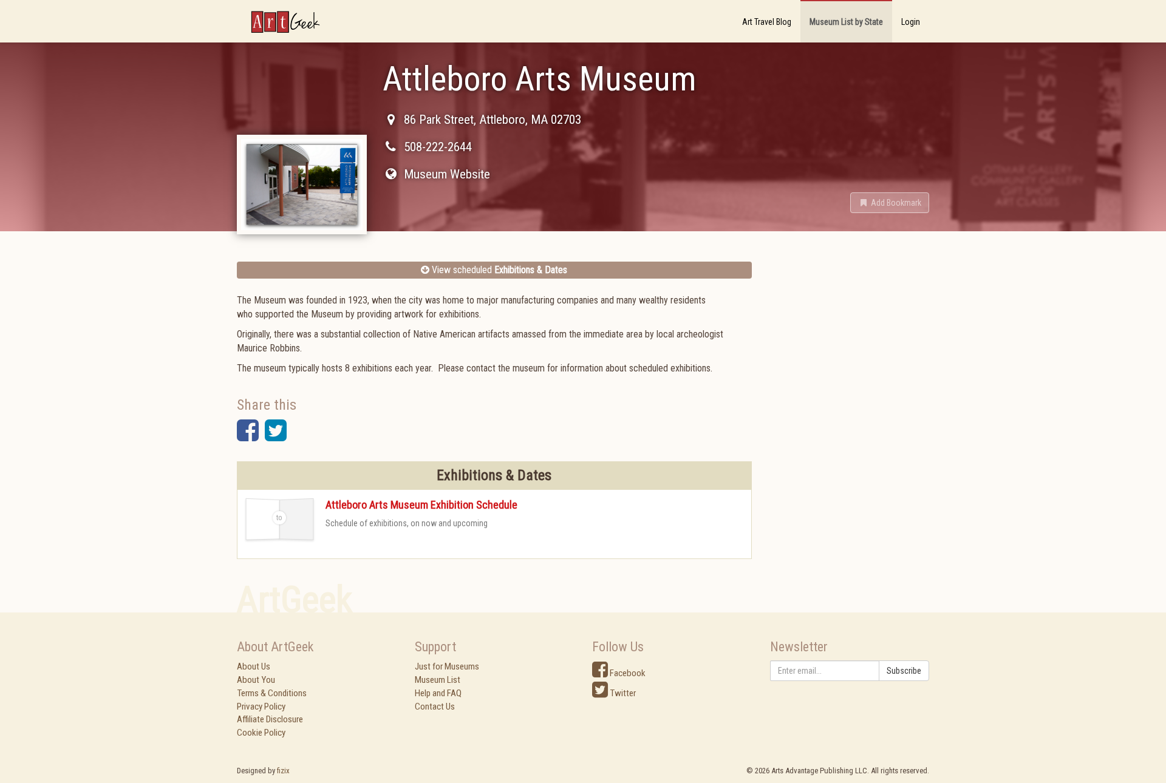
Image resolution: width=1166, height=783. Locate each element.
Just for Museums (447, 666)
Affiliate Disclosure (270, 719)
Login (910, 22)
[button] (889, 202)
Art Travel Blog (766, 22)
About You (256, 679)
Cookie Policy (261, 732)
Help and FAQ (438, 693)
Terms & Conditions (272, 693)
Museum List (437, 679)
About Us (253, 666)
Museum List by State (846, 22)
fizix (283, 770)
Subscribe (904, 671)
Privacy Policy (261, 706)
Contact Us (435, 706)
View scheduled (498, 270)
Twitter (622, 693)
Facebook (627, 673)
